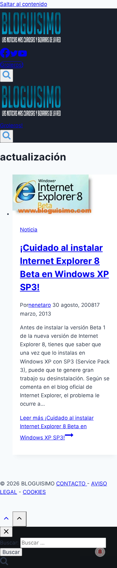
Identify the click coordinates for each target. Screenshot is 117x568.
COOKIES (34, 492)
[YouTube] (22, 56)
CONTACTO (71, 483)
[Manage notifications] (100, 552)
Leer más (57, 428)
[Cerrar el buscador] (6, 532)
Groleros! (11, 65)
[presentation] (64, 196)
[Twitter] (14, 56)
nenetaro (39, 305)
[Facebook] (5, 56)
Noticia (28, 229)
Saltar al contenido (23, 4)
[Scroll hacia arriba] (6, 519)
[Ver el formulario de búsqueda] (6, 75)
